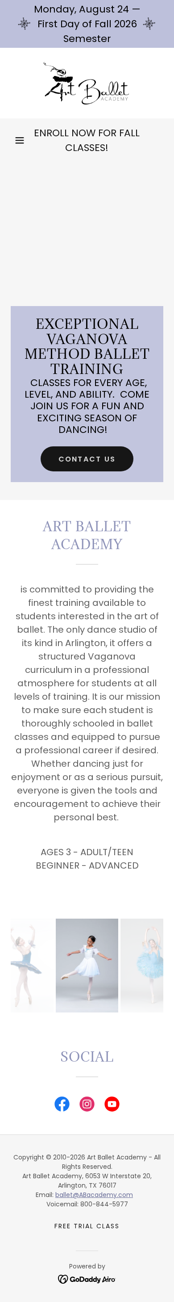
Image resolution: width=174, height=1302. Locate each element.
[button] (20, 140)
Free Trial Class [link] (87, 1226)
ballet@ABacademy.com (94, 1194)
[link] (87, 83)
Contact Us (87, 459)
